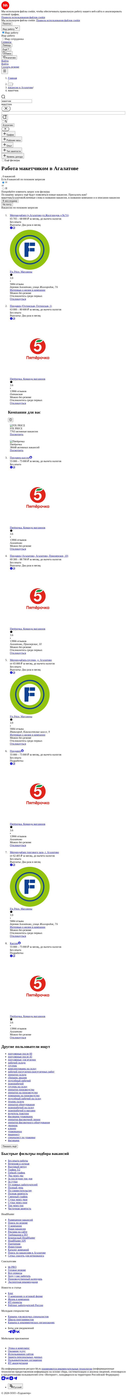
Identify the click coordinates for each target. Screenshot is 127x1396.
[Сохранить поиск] (4, 117)
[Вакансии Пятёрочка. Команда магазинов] (67, 349)
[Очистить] (6, 108)
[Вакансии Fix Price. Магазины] (67, 250)
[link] (7, 53)
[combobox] (16, 101)
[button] (5, 60)
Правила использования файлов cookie (58, 20)
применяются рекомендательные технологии (67, 1368)
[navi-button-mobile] (4, 71)
